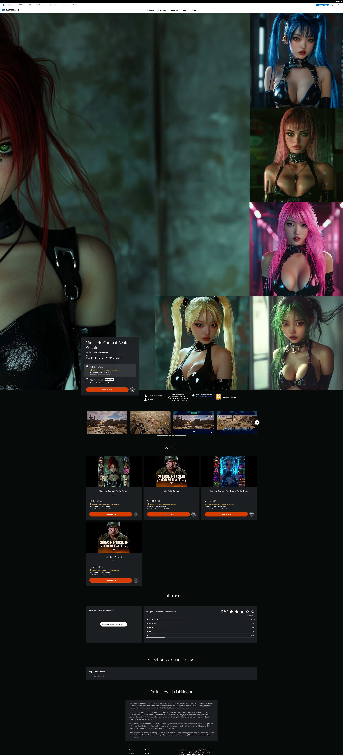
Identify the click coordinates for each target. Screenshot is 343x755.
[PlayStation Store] (11, 9)
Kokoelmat (162, 10)
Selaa (194, 10)
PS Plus (39, 5)
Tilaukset (185, 10)
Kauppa (10, 5)
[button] (204, 396)
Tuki (74, 5)
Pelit (29, 5)
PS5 (20, 5)
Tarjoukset (174, 10)
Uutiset (64, 5)
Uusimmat (150, 10)
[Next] (257, 422)
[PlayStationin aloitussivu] (3, 5)
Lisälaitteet (52, 5)
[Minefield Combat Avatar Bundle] (107, 422)
